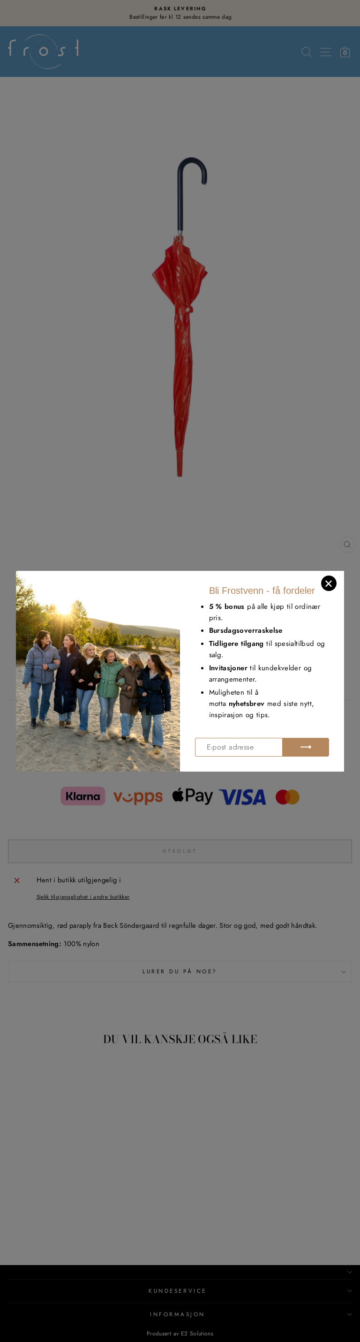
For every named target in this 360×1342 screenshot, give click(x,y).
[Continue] (305, 747)
